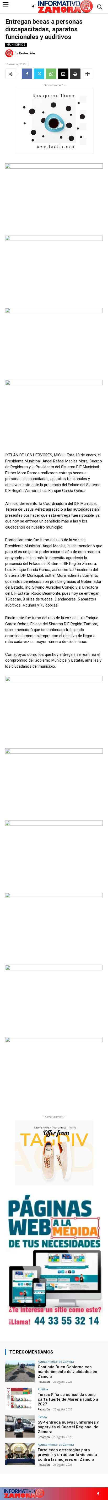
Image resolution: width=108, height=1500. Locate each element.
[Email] (63, 74)
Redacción (27, 53)
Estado (42, 1416)
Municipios (16, 44)
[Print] (75, 74)
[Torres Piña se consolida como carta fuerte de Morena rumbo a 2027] (20, 1399)
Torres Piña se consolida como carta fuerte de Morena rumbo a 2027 (68, 1399)
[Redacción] (10, 53)
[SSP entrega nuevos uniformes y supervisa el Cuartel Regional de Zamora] (20, 1426)
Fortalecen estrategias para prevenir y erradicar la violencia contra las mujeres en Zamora (67, 1455)
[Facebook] (33, 7)
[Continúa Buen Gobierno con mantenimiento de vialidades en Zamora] (20, 1371)
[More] (87, 74)
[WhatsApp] (51, 74)
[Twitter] (39, 74)
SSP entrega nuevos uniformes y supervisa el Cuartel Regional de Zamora (68, 1427)
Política (43, 1389)
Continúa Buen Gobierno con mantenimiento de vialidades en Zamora (67, 1372)
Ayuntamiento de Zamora (56, 1361)
